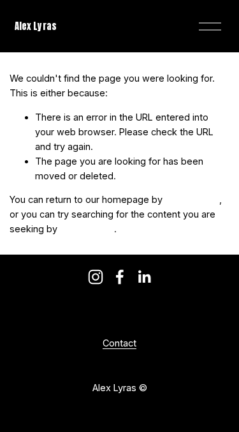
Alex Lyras (36, 26)
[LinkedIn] (144, 277)
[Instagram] (95, 277)
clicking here (192, 199)
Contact (119, 343)
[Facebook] (119, 277)
